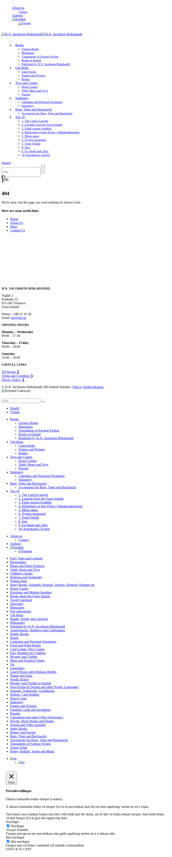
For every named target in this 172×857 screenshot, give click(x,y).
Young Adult (18, 747)
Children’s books (21, 573)
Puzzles (23, 468)
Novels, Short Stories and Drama (32, 721)
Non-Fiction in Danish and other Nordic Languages (44, 687)
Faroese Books (30, 49)
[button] (6, 163)
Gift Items (22, 68)
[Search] (43, 169)
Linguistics (17, 668)
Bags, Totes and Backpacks (33, 109)
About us (18, 8)
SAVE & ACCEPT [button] (19, 849)
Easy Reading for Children (28, 653)
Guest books (29, 71)
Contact (23, 540)
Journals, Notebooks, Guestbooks (32, 691)
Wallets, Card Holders (24, 694)
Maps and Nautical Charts (27, 660)
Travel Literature (21, 600)
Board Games (30, 87)
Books (19, 45)
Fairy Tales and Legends (26, 558)
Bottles (23, 453)
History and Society (23, 732)
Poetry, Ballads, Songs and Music (32, 751)
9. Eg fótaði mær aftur (35, 151)
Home (14, 219)
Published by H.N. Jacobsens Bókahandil (46, 64)
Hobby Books (19, 634)
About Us (16, 223)
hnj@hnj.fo (18, 318)
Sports (14, 638)
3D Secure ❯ (10, 372)
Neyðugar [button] (12, 822)
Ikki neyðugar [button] (15, 837)
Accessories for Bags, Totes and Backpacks (47, 113)
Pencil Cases (18, 698)
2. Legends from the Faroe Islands (42, 124)
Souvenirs (16, 604)
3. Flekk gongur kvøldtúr (37, 128)
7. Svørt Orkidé (31, 143)
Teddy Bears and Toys (35, 90)
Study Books (18, 728)
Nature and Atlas (21, 675)
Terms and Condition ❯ (17, 376)
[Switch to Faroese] (24, 23)
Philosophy (17, 622)
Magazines (28, 52)
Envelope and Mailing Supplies (31, 592)
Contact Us (17, 230)
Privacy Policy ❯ (13, 380)
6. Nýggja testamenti (34, 140)
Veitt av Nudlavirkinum (87, 387)
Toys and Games (26, 83)
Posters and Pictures (33, 75)
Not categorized (20, 611)
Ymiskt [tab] (15, 412)
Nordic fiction (19, 679)
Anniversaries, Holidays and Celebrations (37, 630)
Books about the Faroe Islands (30, 596)
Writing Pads (18, 581)
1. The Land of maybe (35, 121)
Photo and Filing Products (27, 566)
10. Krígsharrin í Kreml (36, 155)
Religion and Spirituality (26, 577)
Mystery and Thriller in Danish (30, 683)
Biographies (18, 562)
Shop (13, 226)
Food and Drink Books (25, 645)
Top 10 (20, 117)
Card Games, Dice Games (27, 649)
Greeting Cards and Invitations (30, 710)
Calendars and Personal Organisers (42, 102)
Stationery (22, 98)
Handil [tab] (14, 408)
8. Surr (26, 147)
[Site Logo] (42, 34)
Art (12, 664)
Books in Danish (31, 60)
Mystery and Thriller (23, 657)
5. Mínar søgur (30, 136)
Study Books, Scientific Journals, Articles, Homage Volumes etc (52, 585)
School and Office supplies (28, 725)
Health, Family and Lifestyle (29, 619)
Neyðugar (17, 826)
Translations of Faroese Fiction (40, 56)
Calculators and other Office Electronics (36, 717)
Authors (15, 543)
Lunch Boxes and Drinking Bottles (33, 672)
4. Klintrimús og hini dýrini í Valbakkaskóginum (50, 132)
